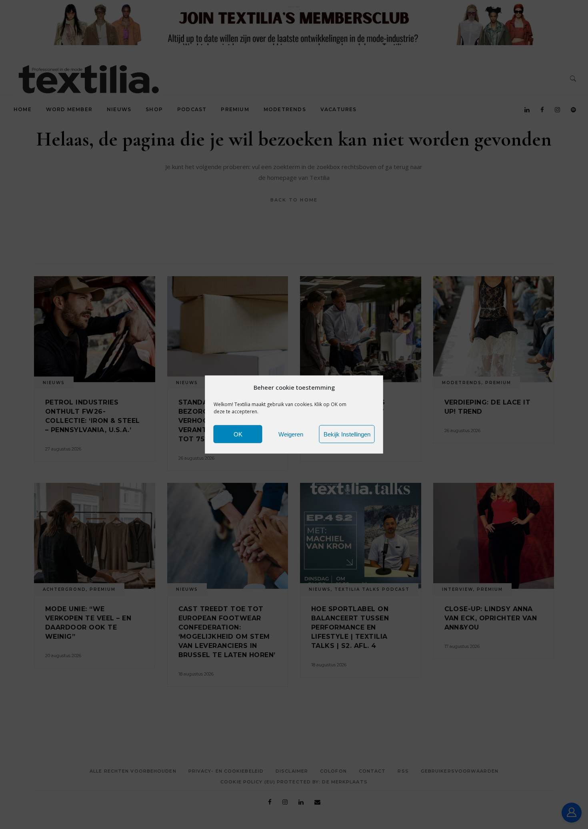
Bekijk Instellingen (347, 433)
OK (238, 433)
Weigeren (290, 433)
